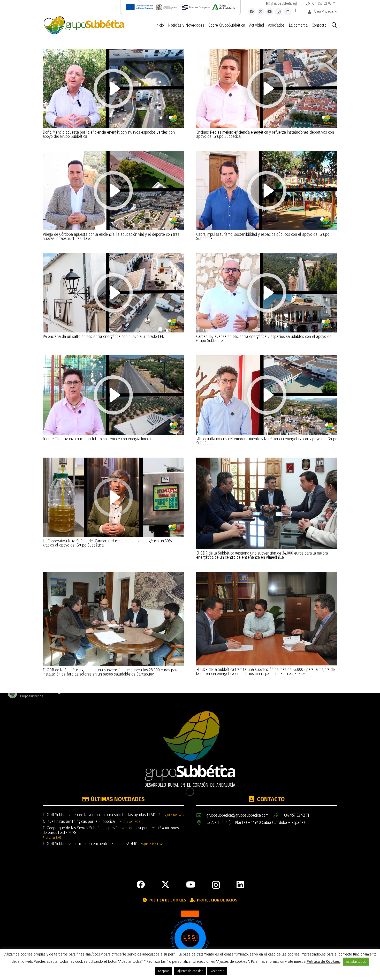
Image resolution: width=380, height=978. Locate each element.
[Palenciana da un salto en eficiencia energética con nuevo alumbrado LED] (113, 255)
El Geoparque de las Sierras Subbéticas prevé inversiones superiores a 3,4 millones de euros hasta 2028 (111, 830)
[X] (260, 12)
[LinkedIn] (287, 12)
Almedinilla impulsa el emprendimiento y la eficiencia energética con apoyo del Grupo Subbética (266, 440)
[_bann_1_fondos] (195, 7)
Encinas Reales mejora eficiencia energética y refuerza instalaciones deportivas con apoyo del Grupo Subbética (265, 134)
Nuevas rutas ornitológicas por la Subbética (79, 821)
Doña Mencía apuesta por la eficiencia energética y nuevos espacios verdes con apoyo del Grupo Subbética (109, 134)
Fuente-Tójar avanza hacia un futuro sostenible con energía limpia (97, 438)
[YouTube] (269, 12)
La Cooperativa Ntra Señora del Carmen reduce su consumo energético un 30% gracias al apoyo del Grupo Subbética (107, 543)
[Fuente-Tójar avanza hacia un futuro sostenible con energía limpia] (113, 357)
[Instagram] (278, 12)
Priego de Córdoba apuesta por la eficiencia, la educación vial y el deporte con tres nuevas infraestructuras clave (111, 236)
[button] (322, 12)
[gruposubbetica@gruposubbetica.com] (201, 815)
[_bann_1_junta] (223, 7)
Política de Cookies (323, 961)
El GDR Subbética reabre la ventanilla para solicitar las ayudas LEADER (101, 814)
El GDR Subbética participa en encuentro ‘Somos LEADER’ (90, 843)
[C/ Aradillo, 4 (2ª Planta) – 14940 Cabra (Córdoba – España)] (201, 822)
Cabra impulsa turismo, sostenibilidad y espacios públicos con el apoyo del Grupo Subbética (262, 236)
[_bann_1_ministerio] (166, 7)
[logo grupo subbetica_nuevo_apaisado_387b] (84, 25)
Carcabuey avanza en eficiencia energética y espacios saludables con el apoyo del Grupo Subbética (264, 338)
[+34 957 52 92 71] (278, 815)
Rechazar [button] (217, 971)
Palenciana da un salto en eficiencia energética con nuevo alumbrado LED (103, 336)
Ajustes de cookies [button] (190, 971)
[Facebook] (252, 12)
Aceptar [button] (163, 971)
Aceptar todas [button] (356, 962)
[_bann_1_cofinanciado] (139, 7)
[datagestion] (190, 937)
